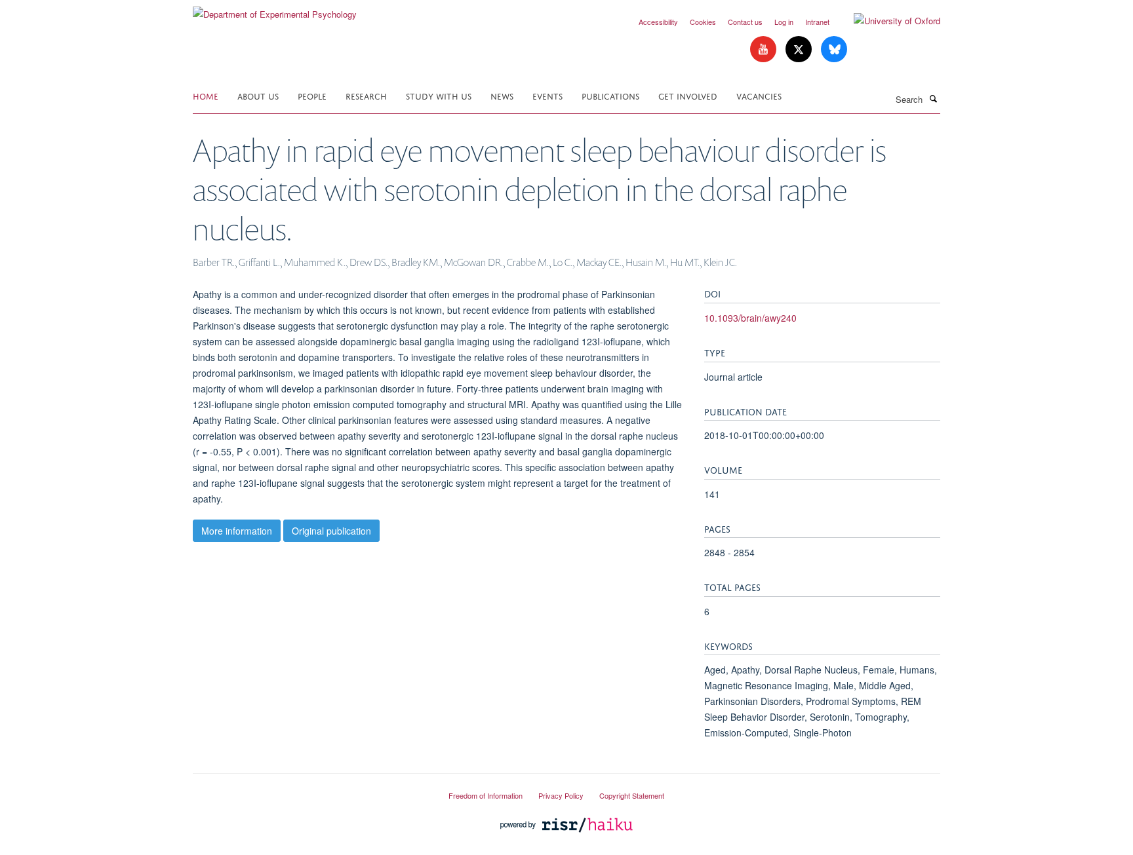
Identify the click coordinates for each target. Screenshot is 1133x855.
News (501, 95)
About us (258, 95)
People (312, 95)
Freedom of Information (485, 795)
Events (547, 95)
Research (366, 95)
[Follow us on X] (799, 49)
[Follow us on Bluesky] (834, 49)
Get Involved (687, 95)
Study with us (438, 95)
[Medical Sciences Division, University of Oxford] (311, 790)
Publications (610, 95)
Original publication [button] (331, 530)
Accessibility (658, 21)
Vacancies (759, 95)
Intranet (817, 21)
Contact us (745, 21)
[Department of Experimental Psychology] (275, 9)
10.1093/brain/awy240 (750, 317)
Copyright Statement (631, 795)
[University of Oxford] (887, 21)
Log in (783, 21)
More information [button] (236, 530)
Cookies (703, 21)
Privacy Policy (561, 795)
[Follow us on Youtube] (764, 49)
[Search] (933, 98)
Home (205, 95)
